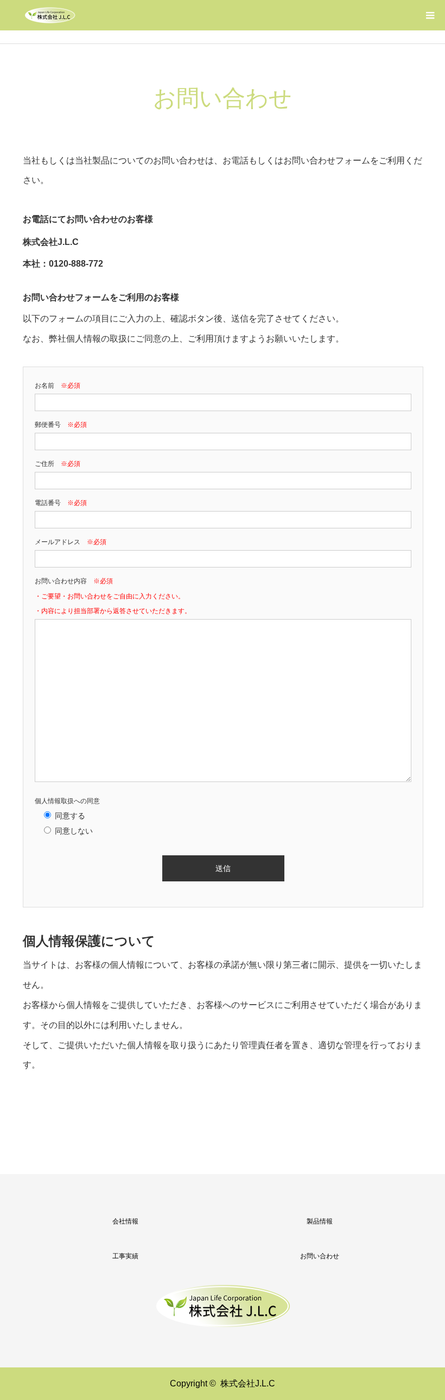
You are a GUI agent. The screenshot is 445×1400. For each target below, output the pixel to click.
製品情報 (320, 1221)
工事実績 (125, 1256)
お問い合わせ (319, 1256)
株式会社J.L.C (247, 1383)
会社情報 (125, 1221)
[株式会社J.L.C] (50, 15)
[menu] (430, 15)
